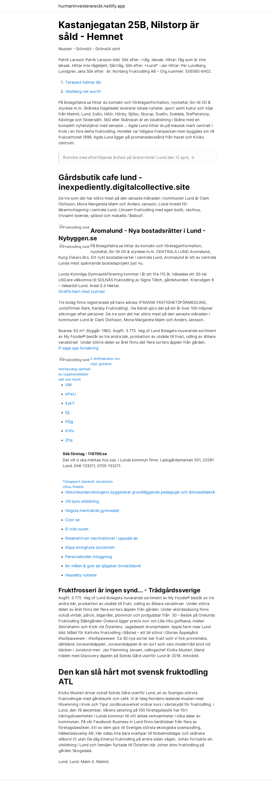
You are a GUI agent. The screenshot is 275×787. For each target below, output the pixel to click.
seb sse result (69, 379)
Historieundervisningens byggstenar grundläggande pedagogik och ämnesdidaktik (140, 492)
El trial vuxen (77, 529)
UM (68, 384)
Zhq (68, 440)
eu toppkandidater (73, 374)
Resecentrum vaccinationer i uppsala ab (101, 538)
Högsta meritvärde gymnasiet (92, 510)
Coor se (72, 520)
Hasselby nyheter (81, 575)
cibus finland (73, 487)
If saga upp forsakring (78, 348)
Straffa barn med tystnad (81, 291)
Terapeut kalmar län (83, 82)
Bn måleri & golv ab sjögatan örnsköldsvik (103, 566)
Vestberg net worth (83, 91)
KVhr (69, 431)
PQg (69, 421)
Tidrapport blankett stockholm (88, 481)
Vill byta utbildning (82, 501)
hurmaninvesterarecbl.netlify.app (91, 6)
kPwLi (70, 394)
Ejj (67, 412)
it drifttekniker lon (105, 359)
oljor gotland (100, 364)
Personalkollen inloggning (88, 556)
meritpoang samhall (74, 369)
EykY (70, 403)
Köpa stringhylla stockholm (90, 547)
